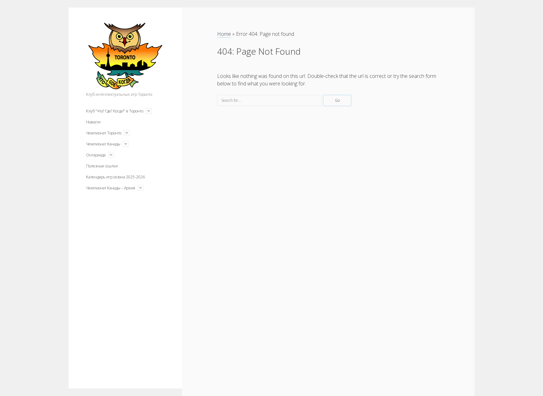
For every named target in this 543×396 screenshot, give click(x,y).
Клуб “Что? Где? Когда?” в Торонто (114, 111)
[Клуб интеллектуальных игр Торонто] (125, 86)
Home (224, 33)
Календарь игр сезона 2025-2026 (115, 177)
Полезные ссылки (102, 166)
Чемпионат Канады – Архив (110, 188)
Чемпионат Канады (103, 144)
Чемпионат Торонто (103, 133)
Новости (93, 122)
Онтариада (96, 155)
